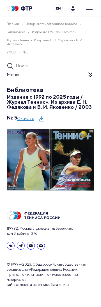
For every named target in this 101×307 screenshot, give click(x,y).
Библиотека (25, 89)
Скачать (25, 118)
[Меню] (89, 8)
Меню (13, 74)
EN (58, 8)
